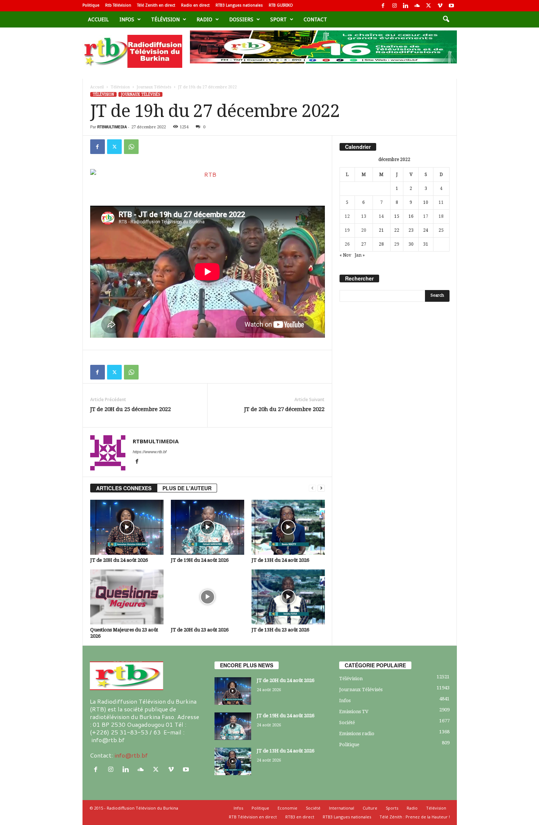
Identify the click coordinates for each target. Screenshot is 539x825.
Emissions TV (353, 711)
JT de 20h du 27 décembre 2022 (284, 409)
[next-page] (321, 488)
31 (425, 244)
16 (411, 216)
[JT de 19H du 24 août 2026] (207, 527)
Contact (315, 19)
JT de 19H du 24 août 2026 (199, 560)
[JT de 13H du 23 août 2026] (288, 596)
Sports (392, 808)
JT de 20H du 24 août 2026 (119, 560)
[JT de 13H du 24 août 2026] (288, 527)
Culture (370, 808)
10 (425, 202)
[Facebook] (383, 5)
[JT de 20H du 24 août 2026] (127, 527)
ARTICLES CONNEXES (123, 488)
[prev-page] (312, 488)
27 (363, 244)
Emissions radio (356, 733)
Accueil (98, 19)
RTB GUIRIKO (281, 5)
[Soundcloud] (417, 5)
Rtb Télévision (118, 5)
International (341, 808)
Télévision (165, 19)
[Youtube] (451, 5)
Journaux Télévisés (154, 87)
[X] (428, 5)
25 (441, 230)
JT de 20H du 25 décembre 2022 (130, 409)
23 (411, 230)
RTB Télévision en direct (253, 816)
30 (411, 244)
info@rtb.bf (131, 755)
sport (278, 19)
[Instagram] (394, 5)
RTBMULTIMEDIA (112, 126)
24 (425, 230)
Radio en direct (195, 5)
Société (347, 722)
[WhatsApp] (131, 146)
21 (381, 230)
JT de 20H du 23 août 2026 (199, 629)
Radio (204, 19)
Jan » (360, 255)
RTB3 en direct (299, 816)
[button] (446, 19)
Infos (127, 19)
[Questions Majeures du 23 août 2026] (127, 596)
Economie (287, 808)
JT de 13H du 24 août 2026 (280, 560)
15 (396, 216)
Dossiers (241, 19)
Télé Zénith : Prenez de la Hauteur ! (415, 816)
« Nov (345, 255)
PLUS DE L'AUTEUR (187, 488)
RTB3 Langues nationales (239, 5)
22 (396, 230)
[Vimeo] (440, 5)
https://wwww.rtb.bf (149, 452)
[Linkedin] (406, 5)
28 (381, 244)
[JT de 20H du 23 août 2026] (207, 596)
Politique (90, 5)
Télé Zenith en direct (156, 5)
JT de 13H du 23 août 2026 (280, 629)
